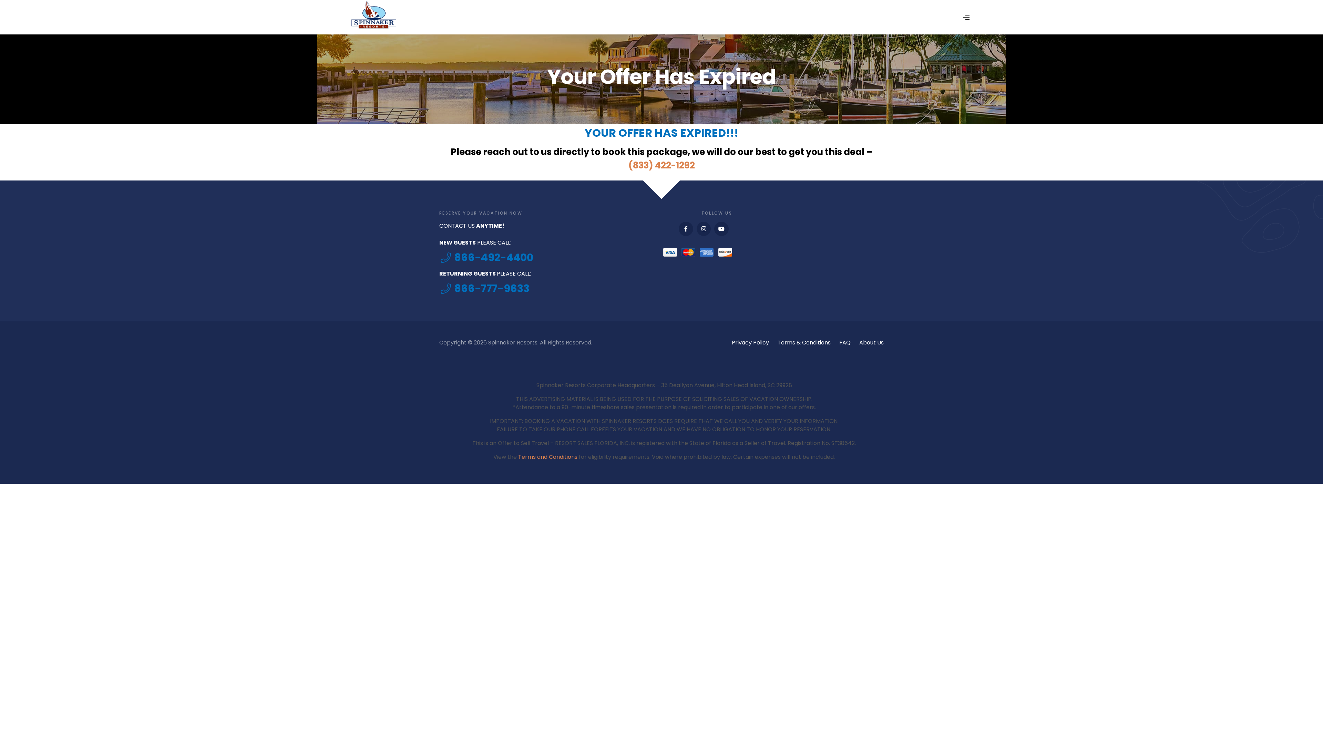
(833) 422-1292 (661, 165)
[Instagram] (704, 229)
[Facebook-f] (686, 229)
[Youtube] (721, 229)
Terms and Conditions (547, 457)
